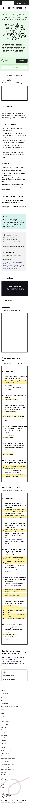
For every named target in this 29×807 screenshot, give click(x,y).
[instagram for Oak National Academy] (2, 779)
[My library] (13, 8)
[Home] (2, 8)
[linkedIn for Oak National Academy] (9, 779)
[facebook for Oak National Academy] (6, 779)
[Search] (9, 8)
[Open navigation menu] (25, 8)
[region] (14, 93)
